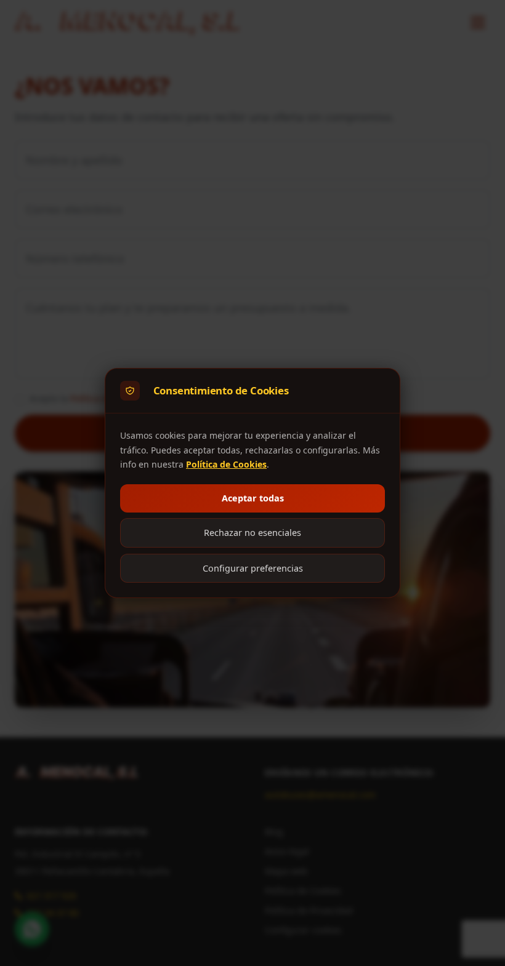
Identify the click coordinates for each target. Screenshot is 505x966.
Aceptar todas (253, 498)
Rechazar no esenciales (252, 532)
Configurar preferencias (253, 568)
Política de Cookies (226, 464)
